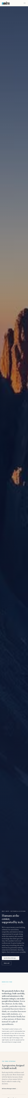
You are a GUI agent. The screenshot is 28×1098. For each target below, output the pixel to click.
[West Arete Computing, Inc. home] (6, 3)
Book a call (6, 963)
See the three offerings (10, 958)
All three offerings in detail (9, 1088)
